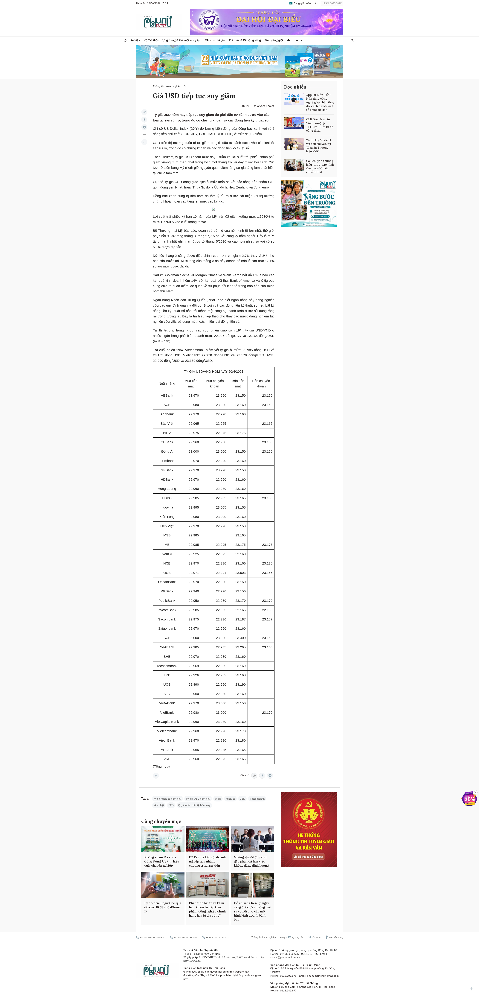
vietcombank (257, 798)
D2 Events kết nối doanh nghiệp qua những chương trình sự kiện (207, 861)
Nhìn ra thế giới (215, 40)
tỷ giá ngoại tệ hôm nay (167, 798)
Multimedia (294, 40)
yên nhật (159, 805)
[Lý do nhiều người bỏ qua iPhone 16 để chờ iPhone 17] (162, 885)
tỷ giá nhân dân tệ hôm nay (194, 805)
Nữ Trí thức (151, 40)
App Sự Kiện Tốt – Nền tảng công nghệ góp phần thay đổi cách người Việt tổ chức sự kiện (320, 102)
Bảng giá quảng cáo (305, 3)
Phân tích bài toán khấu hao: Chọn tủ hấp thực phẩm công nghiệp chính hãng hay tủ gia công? (207, 909)
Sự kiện (135, 40)
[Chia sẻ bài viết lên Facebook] (144, 120)
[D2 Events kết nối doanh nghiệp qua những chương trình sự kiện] (207, 839)
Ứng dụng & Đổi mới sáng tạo (181, 40)
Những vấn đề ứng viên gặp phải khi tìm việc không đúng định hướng (251, 861)
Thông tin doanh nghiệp (167, 86)
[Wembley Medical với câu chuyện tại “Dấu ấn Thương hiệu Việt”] (294, 144)
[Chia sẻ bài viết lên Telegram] (144, 127)
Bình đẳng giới (273, 40)
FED (171, 805)
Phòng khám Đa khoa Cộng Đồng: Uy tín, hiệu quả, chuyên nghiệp (161, 861)
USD (242, 798)
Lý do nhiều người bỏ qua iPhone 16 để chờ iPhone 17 (162, 907)
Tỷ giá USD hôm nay (198, 798)
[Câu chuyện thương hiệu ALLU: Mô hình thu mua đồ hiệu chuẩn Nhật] (294, 165)
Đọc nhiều (295, 87)
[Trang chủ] (125, 40)
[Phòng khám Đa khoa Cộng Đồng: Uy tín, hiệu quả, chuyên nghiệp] (162, 839)
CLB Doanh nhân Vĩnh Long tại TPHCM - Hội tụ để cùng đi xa (319, 124)
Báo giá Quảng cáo (291, 937)
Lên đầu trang (336, 937)
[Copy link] (144, 112)
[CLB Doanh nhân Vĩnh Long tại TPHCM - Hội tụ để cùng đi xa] (294, 123)
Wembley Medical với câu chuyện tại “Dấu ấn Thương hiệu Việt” (318, 145)
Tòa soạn (316, 937)
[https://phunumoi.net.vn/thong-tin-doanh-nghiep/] (144, 142)
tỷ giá (218, 798)
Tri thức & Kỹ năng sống (245, 40)
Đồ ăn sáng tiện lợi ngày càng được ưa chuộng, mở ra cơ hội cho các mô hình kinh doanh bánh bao (252, 911)
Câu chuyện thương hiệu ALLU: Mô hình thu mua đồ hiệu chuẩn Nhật (320, 166)
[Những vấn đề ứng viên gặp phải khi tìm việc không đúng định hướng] (252, 839)
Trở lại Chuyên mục (156, 776)
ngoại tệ (230, 798)
